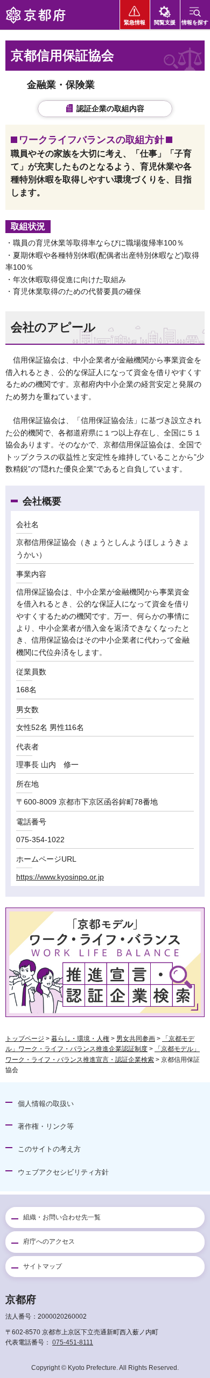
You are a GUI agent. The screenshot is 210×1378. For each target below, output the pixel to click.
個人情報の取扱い (46, 1104)
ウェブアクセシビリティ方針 (63, 1172)
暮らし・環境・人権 (80, 1038)
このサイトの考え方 (49, 1149)
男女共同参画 (135, 1038)
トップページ (24, 1038)
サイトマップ (42, 1266)
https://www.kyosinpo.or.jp (60, 876)
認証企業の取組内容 (110, 108)
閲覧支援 (165, 22)
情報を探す (194, 22)
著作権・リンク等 (46, 1126)
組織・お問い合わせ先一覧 (62, 1217)
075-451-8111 (72, 1342)
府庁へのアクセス (49, 1241)
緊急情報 (134, 22)
